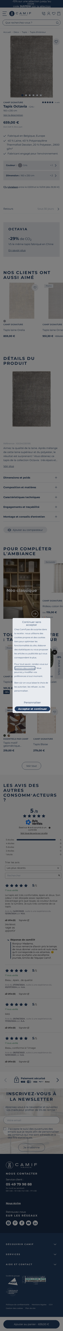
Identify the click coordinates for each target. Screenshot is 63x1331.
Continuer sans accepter (31, 623)
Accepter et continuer (32, 708)
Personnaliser (32, 702)
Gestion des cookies (25, 668)
